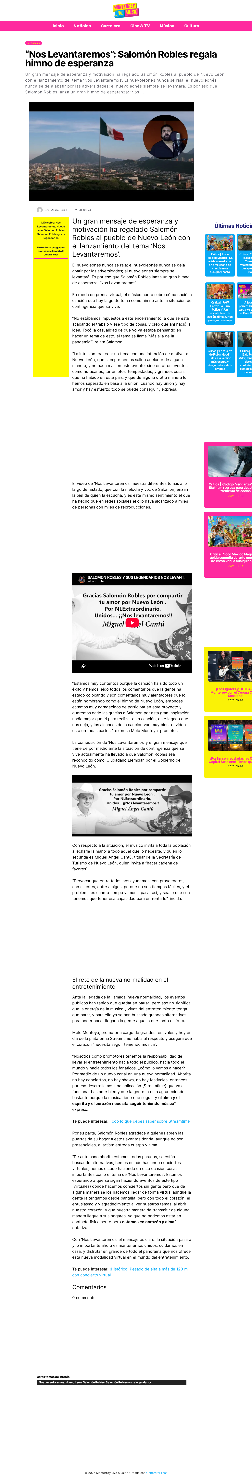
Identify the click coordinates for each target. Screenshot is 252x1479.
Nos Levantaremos (51, 1382)
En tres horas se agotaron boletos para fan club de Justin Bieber (51, 251)
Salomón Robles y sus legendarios (129, 1382)
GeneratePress (156, 1473)
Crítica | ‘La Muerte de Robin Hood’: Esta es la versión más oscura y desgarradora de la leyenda (220, 359)
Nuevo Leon (74, 1382)
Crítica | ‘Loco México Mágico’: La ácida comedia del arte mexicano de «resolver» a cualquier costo (220, 263)
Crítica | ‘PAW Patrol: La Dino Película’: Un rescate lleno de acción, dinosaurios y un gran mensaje (220, 311)
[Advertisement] (51, 318)
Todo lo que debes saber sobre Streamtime (150, 1121)
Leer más (154, 92)
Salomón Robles (54, 230)
